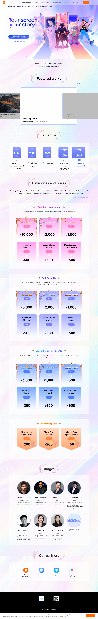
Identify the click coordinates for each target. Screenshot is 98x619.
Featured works (57, 2)
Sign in (86, 2)
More (78, 83)
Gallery (36, 2)
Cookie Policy (63, 616)
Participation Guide (69, 2)
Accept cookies (90, 615)
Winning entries (46, 2)
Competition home (26, 2)
